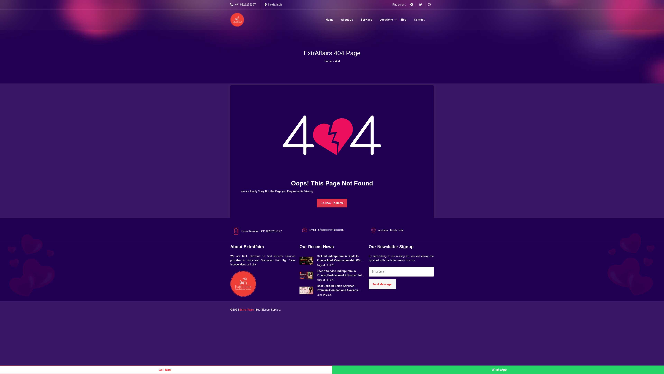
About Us (347, 19)
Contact (419, 19)
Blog (403, 19)
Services (366, 19)
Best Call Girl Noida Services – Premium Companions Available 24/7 (338, 288)
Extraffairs (246, 309)
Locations (386, 19)
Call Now (165, 370)
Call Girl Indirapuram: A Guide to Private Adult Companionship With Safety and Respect (339, 258)
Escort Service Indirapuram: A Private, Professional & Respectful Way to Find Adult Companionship (339, 273)
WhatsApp (499, 369)
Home (329, 19)
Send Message (381, 284)
